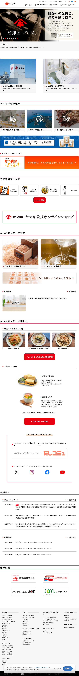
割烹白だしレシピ (27, 635)
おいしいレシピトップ (28, 617)
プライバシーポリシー (41, 667)
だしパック (5, 651)
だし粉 (3, 639)
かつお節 (4, 646)
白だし (3, 653)
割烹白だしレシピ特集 (28, 641)
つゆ (11, 651)
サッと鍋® (4, 625)
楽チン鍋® (4, 627)
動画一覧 (72, 291)
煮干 (12, 647)
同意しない (57, 668)
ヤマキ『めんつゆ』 (7, 617)
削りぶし (11, 646)
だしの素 (8, 649)
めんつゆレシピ (27, 633)
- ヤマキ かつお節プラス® (70, 619)
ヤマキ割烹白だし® (7, 619)
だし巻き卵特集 (27, 643)
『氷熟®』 (4, 634)
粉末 (3, 649)
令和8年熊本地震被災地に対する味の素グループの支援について (22, 47)
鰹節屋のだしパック (7, 638)
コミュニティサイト (53, 1)
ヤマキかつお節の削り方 (49, 617)
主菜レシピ (26, 621)
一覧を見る (71, 499)
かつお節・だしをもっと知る (50, 621)
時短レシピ (26, 625)
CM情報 (45, 631)
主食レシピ (26, 619)
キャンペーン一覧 (47, 633)
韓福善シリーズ (6, 623)
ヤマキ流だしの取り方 (49, 619)
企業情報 (66, 615)
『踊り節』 (5, 636)
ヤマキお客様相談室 (69, 627)
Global (60, 1)
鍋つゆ (3, 655)
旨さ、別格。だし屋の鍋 (8, 621)
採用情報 (66, 621)
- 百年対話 (66, 617)
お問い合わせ (71, 5)
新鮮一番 (4, 632)
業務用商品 (10, 655)
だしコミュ (46, 624)
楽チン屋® (4, 628)
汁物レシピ (26, 623)
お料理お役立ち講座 (48, 622)
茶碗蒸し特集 (26, 644)
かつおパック (5, 647)
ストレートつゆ (6, 630)
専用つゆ (9, 653)
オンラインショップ (43, 1)
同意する (68, 668)
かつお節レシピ (27, 631)
